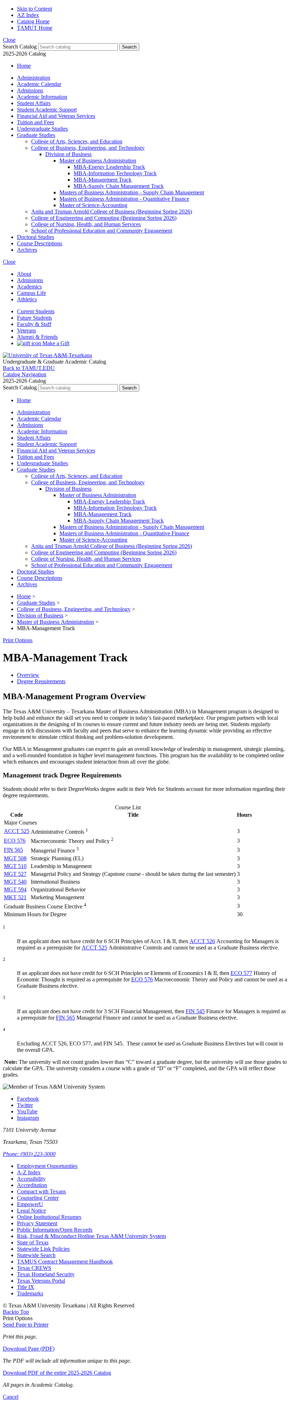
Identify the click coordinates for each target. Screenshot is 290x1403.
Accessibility (31, 1179)
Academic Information (42, 97)
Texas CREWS (34, 1268)
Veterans (26, 330)
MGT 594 (15, 889)
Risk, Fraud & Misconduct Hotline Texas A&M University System (91, 1236)
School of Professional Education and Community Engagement (101, 231)
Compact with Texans (41, 1191)
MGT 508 (15, 858)
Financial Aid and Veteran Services (56, 116)
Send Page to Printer (25, 1325)
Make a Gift (55, 343)
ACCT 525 (16, 831)
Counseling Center (38, 1198)
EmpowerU (30, 1204)
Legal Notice (31, 1211)
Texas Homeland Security (46, 1274)
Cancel (10, 1397)
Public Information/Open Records (54, 1230)
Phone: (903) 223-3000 (29, 1154)
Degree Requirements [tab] (41, 681)
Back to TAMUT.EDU (29, 368)
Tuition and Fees (35, 122)
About (24, 274)
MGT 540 (15, 882)
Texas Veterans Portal (41, 1281)
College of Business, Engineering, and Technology (88, 148)
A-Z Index (29, 1172)
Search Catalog (20, 47)
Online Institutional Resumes (49, 1217)
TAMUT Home (34, 28)
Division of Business (68, 154)
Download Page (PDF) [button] (28, 1349)
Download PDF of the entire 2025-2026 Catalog (57, 1373)
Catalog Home (33, 21)
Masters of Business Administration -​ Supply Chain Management (131, 192)
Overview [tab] (28, 675)
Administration (33, 78)
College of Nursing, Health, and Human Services (86, 224)
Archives (27, 250)
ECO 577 (241, 973)
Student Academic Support (47, 110)
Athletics (27, 299)
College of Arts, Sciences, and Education (76, 141)
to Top (16, 1312)
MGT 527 (15, 874)
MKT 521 (15, 897)
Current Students (35, 311)
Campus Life (31, 293)
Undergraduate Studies (42, 129)
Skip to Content (34, 9)
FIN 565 (13, 850)
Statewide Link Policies (43, 1249)
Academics (29, 287)
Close (9, 40)
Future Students (34, 318)
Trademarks (30, 1293)
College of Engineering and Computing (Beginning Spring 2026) (103, 218)
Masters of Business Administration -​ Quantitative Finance (124, 199)
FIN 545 (195, 1011)
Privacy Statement (37, 1223)
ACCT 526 (202, 941)
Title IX (25, 1287)
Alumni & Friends (37, 337)
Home (24, 66)
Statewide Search (36, 1255)
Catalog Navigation (24, 374)
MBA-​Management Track (103, 180)
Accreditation (32, 1185)
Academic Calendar (39, 84)
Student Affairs (34, 103)
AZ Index (28, 15)
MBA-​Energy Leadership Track (109, 167)
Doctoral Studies (35, 237)
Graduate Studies (36, 135)
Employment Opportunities (47, 1166)
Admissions (30, 90)
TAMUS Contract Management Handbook (65, 1262)
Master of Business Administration (97, 161)
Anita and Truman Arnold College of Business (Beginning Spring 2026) (111, 212)
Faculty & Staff (34, 324)
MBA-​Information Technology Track (115, 173)
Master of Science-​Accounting (93, 205)
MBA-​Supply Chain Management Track (119, 186)
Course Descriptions (39, 243)
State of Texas (32, 1242)
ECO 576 (14, 841)
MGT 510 (15, 866)
